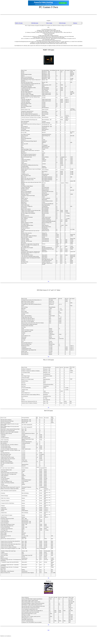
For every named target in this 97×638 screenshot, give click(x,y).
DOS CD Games (62, 23)
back (48, 630)
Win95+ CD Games (19, 23)
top (48, 281)
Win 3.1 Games (49, 23)
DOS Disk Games (35, 23)
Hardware (75, 23)
